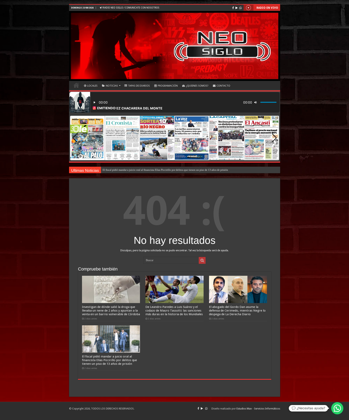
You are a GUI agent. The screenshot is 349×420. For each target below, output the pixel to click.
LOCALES (92, 85)
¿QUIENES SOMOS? (197, 85)
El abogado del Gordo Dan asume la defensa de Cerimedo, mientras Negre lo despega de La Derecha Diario (237, 310)
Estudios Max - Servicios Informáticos (258, 408)
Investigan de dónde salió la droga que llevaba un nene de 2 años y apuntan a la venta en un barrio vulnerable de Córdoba (111, 310)
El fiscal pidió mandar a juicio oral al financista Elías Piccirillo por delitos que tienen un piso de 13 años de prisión (165, 169)
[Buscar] (202, 260)
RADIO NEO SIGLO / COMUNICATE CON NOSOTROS (130, 7)
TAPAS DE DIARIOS (139, 85)
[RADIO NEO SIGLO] (174, 46)
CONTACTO (223, 85)
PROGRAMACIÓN (168, 85)
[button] (274, 138)
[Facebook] (233, 7)
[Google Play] (236, 7)
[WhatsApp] (240, 7)
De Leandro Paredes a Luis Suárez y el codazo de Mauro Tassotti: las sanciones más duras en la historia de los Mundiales (174, 310)
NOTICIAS (112, 85)
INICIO (76, 85)
